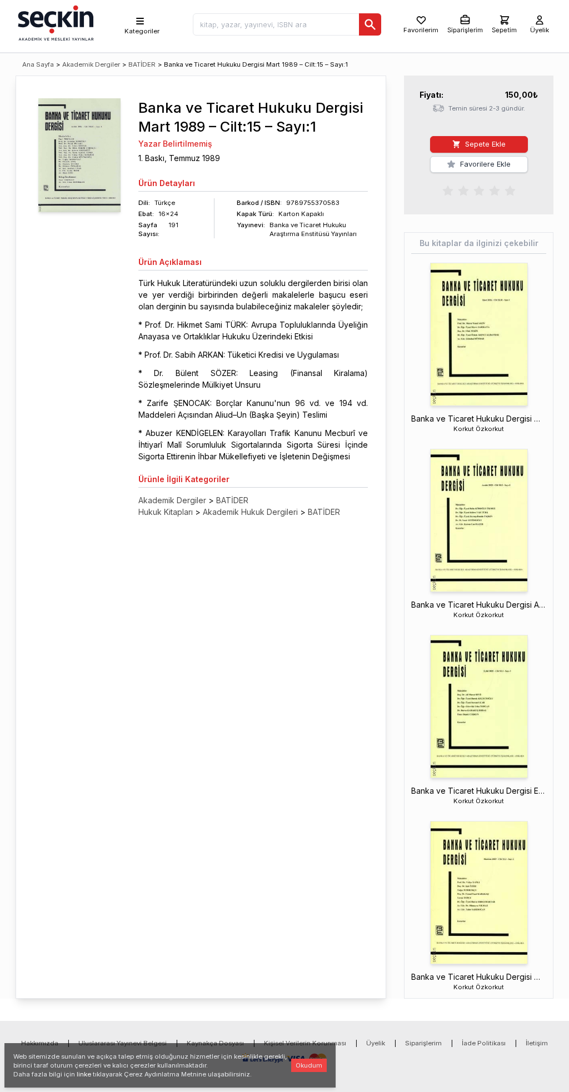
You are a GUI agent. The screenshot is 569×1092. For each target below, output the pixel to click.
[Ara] (370, 24)
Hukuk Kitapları (165, 512)
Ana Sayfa (38, 64)
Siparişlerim (423, 1043)
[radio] (447, 190)
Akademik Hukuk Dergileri (250, 512)
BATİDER (142, 64)
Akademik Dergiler (91, 64)
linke (84, 1074)
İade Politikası (484, 1043)
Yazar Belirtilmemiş (175, 143)
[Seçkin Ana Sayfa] (54, 22)
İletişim (537, 1043)
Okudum (309, 1065)
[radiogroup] (479, 190)
